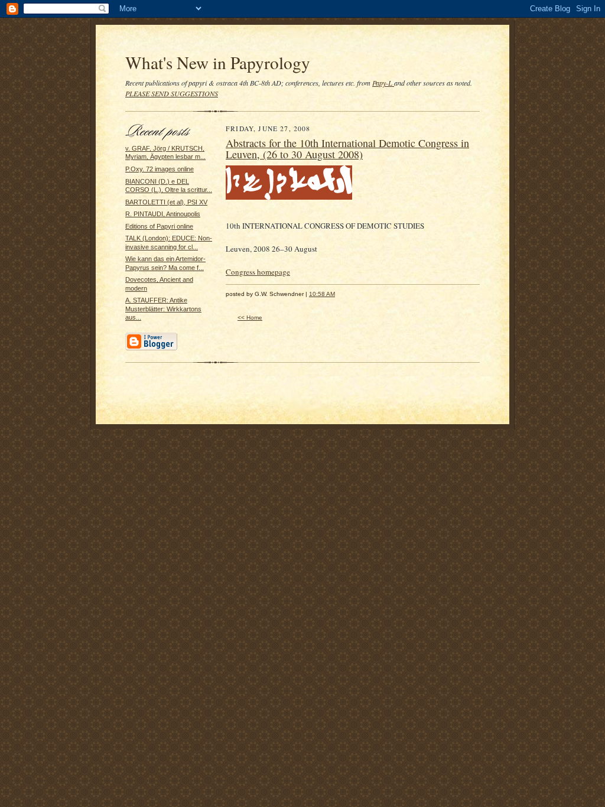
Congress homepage (258, 271)
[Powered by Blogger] (151, 348)
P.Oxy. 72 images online (159, 169)
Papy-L (383, 82)
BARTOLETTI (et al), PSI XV (166, 202)
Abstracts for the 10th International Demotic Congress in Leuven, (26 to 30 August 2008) (347, 149)
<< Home (250, 317)
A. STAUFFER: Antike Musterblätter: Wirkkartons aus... (163, 309)
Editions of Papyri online (159, 226)
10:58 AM (322, 294)
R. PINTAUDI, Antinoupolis (162, 213)
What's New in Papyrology (217, 62)
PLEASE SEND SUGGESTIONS (171, 93)
